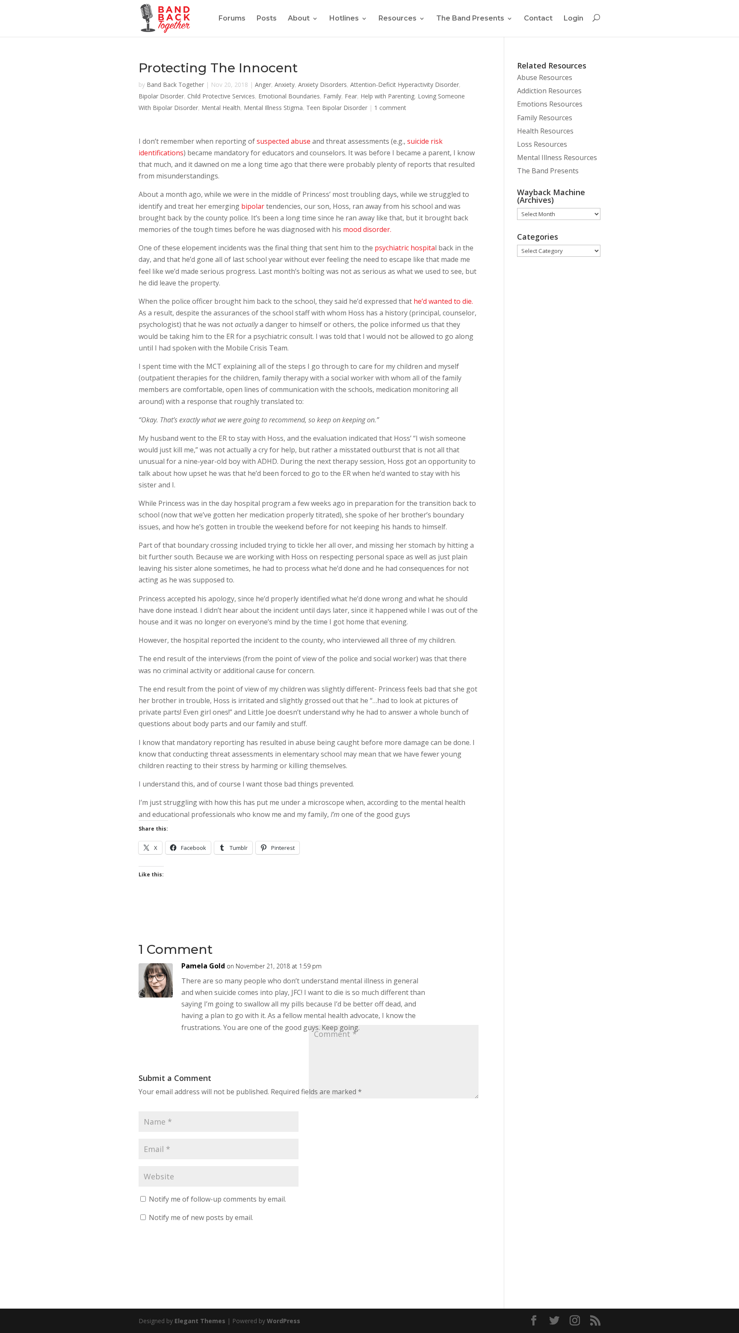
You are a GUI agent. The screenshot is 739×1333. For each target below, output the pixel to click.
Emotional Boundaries (289, 96)
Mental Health (220, 108)
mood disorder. (367, 229)
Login (573, 18)
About (299, 18)
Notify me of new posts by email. (201, 1217)
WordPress (283, 1321)
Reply (460, 972)
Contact (538, 18)
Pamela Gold (203, 966)
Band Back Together (175, 84)
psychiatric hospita (404, 247)
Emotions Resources (549, 104)
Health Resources (545, 131)
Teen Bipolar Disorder (336, 108)
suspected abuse (283, 141)
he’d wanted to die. (442, 301)
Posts (267, 18)
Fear (351, 96)
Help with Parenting (387, 96)
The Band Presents (470, 18)
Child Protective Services (221, 96)
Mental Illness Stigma (273, 108)
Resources (397, 18)
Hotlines (344, 18)
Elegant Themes (199, 1321)
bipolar (252, 206)
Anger (263, 84)
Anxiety (285, 84)
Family (332, 96)
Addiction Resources (549, 90)
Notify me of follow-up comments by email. (217, 1199)
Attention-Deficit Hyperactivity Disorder (404, 84)
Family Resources (544, 117)
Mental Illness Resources (557, 157)
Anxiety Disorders (322, 84)
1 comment (390, 108)
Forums (232, 18)
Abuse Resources (544, 77)
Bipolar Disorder (161, 96)
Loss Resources (542, 144)
